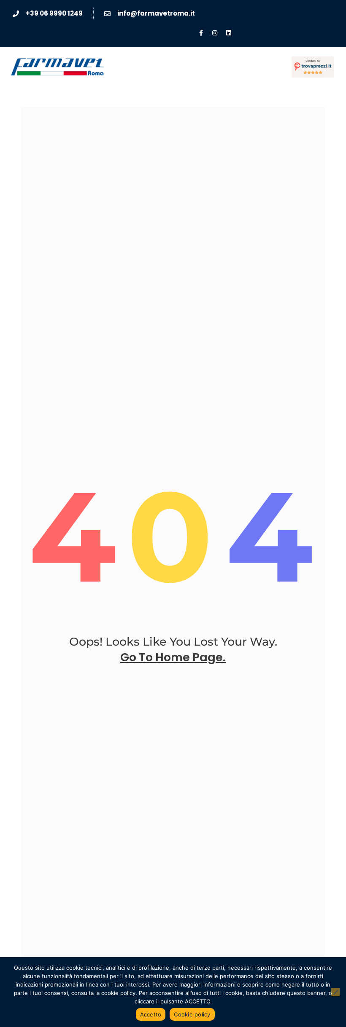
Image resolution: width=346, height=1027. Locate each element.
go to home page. (173, 657)
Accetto (151, 1014)
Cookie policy (192, 1014)
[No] (335, 992)
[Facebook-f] (201, 33)
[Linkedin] (229, 33)
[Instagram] (215, 33)
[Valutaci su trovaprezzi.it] (313, 67)
